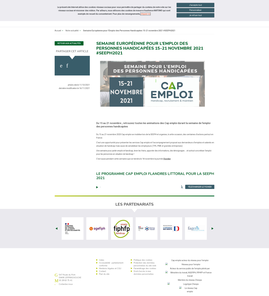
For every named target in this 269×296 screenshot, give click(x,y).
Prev (56, 228)
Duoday (167, 159)
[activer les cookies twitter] (74, 65)
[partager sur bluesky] (82, 65)
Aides (101, 260)
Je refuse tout (195, 15)
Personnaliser (195, 10)
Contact (102, 271)
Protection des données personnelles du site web (145, 264)
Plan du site (104, 274)
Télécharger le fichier (201, 187)
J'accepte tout (195, 5)
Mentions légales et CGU (110, 268)
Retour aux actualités (69, 43)
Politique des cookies (143, 260)
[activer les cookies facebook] (61, 65)
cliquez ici (145, 14)
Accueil (58, 30)
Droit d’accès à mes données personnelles (144, 272)
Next (213, 228)
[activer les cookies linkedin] (67, 65)
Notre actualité (72, 30)
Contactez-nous (66, 284)
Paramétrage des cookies (145, 268)
